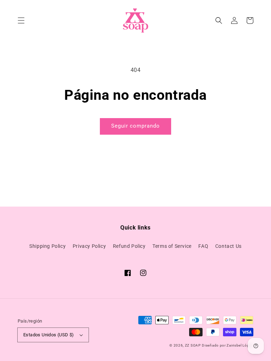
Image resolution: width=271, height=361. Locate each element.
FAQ (203, 246)
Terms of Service (172, 246)
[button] (21, 20)
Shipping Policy (47, 246)
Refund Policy (129, 246)
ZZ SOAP (193, 345)
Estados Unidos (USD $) (48, 334)
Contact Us (228, 246)
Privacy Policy (89, 246)
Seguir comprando (135, 126)
